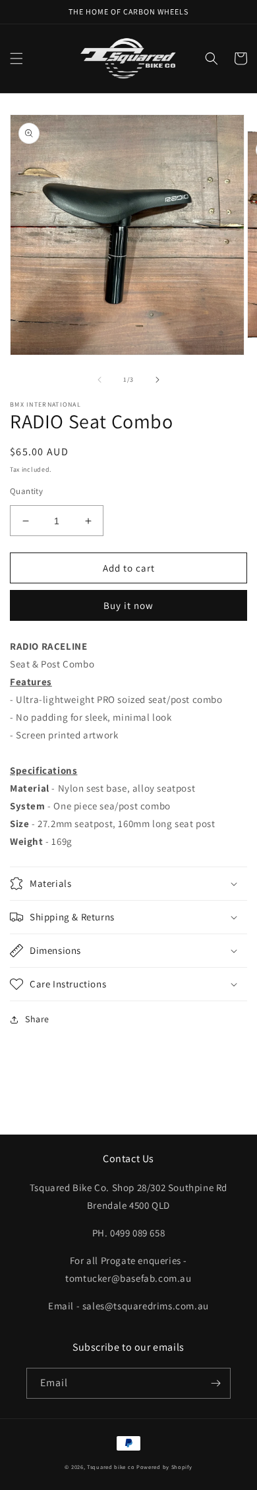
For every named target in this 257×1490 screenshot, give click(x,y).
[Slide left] (99, 379)
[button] (16, 58)
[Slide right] (157, 379)
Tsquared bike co (110, 1466)
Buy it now (128, 605)
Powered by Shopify (164, 1466)
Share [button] (37, 1019)
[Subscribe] (215, 1383)
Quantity (26, 491)
